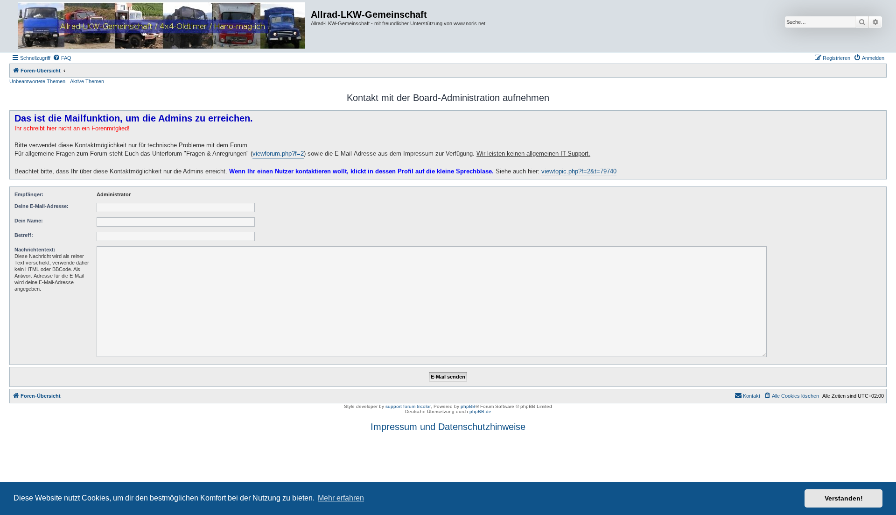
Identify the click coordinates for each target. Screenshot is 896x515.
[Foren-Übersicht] (161, 26)
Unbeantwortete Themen (37, 81)
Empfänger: (28, 194)
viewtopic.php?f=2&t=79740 (578, 171)
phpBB (468, 406)
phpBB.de (480, 411)
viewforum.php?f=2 (278, 153)
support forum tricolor (408, 406)
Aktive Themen (87, 81)
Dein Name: (28, 220)
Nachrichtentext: (35, 249)
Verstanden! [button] (844, 498)
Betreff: (23, 235)
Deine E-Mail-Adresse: (41, 206)
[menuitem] (62, 58)
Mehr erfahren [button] (341, 498)
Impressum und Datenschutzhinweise (448, 427)
